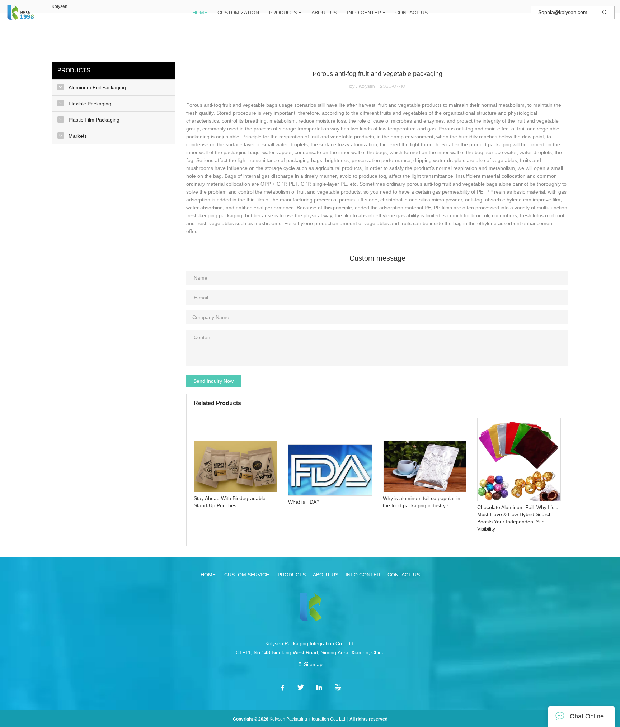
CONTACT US (411, 12)
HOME (199, 12)
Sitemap (312, 664)
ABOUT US (324, 12)
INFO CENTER (364, 12)
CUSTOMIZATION (238, 12)
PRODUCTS (283, 12)
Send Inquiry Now (213, 381)
